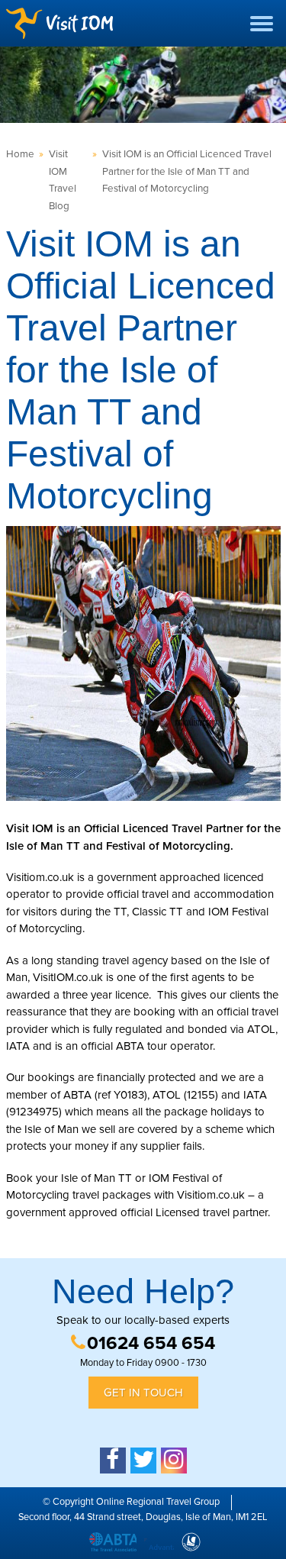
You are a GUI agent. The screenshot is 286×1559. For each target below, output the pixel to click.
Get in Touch (143, 1392)
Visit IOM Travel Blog (62, 180)
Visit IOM (59, 23)
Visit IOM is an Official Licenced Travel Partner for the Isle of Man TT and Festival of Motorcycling (187, 171)
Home (20, 154)
